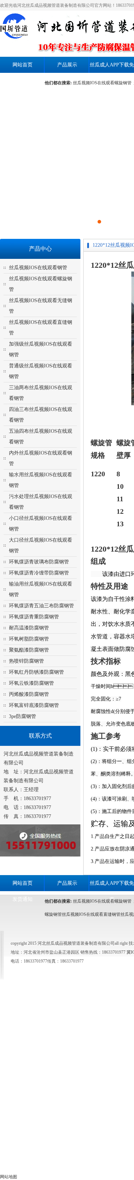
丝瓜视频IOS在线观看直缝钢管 (91, 914)
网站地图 (8, 1176)
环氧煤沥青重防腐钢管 (34, 616)
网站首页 (23, 64)
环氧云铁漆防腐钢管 (31, 683)
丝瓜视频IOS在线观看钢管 (38, 267)
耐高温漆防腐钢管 (29, 628)
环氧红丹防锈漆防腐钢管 (36, 672)
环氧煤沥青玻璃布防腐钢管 (39, 561)
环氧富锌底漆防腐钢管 (34, 705)
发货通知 (23, 81)
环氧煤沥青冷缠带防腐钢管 (39, 573)
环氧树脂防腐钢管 (29, 639)
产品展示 (67, 64)
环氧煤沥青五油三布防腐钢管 (41, 605)
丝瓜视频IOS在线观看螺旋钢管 (103, 82)
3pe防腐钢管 (22, 716)
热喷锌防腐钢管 (26, 661)
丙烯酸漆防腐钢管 (29, 694)
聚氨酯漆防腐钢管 (29, 650)
